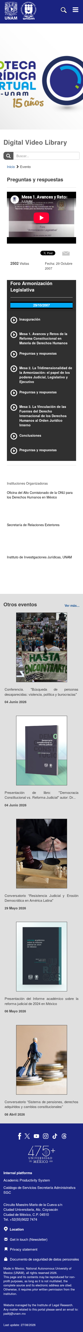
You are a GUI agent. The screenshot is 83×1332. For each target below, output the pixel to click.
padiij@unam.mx (14, 1313)
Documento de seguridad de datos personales (44, 1259)
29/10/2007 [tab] (41, 305)
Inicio (11, 166)
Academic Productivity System (26, 1180)
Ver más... (72, 605)
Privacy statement (23, 1249)
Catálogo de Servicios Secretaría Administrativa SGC (39, 1190)
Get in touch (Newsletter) (28, 1239)
